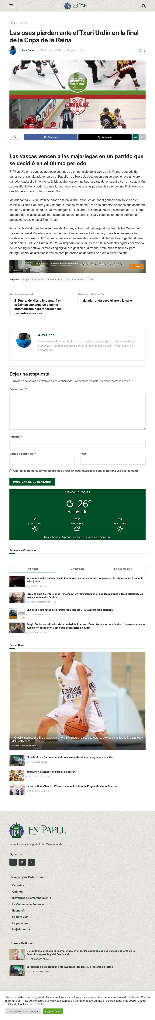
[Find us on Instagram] (31, 862)
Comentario (18, 389)
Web (83, 453)
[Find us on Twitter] (22, 862)
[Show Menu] (11, 5)
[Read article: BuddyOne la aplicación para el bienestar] (17, 775)
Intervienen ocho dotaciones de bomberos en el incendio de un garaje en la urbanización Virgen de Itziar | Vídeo (84, 579)
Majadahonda (75, 279)
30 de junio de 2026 (38, 776)
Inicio (12, 22)
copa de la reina (33, 279)
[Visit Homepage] (77, 5)
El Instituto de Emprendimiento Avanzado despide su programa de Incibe (69, 757)
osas (91, 279)
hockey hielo (55, 279)
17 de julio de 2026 (38, 762)
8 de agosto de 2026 (25, 745)
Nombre (15, 436)
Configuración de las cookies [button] (23, 1011)
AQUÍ (43, 1004)
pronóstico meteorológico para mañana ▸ (77, 537)
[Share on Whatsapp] (136, 137)
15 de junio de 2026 (38, 791)
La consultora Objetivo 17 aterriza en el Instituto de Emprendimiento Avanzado (72, 786)
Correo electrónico (22, 453)
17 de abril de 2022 (51, 50)
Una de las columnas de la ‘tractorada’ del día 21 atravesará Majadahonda (69, 609)
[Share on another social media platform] (143, 137)
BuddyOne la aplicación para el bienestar (50, 771)
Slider (82, 50)
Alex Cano (28, 50)
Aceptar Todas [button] (53, 1011)
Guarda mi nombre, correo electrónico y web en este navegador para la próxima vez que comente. (76, 470)
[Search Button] (144, 5)
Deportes (22, 22)
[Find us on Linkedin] (13, 862)
